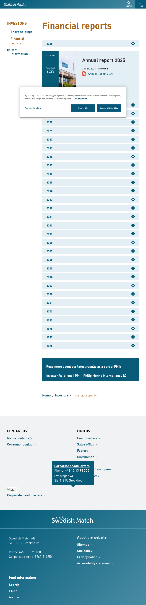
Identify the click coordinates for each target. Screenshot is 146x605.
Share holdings (21, 31)
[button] (129, 4)
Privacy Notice (80, 98)
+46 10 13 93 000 (77, 470)
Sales (85, 444)
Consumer (20, 444)
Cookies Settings (33, 107)
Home (46, 395)
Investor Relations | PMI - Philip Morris (84, 375)
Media (18, 438)
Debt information (19, 51)
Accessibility (94, 563)
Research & (95, 469)
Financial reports (17, 40)
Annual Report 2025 (100, 73)
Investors (17, 23)
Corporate (24, 495)
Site (84, 550)
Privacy (87, 556)
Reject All (83, 107)
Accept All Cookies (109, 107)
